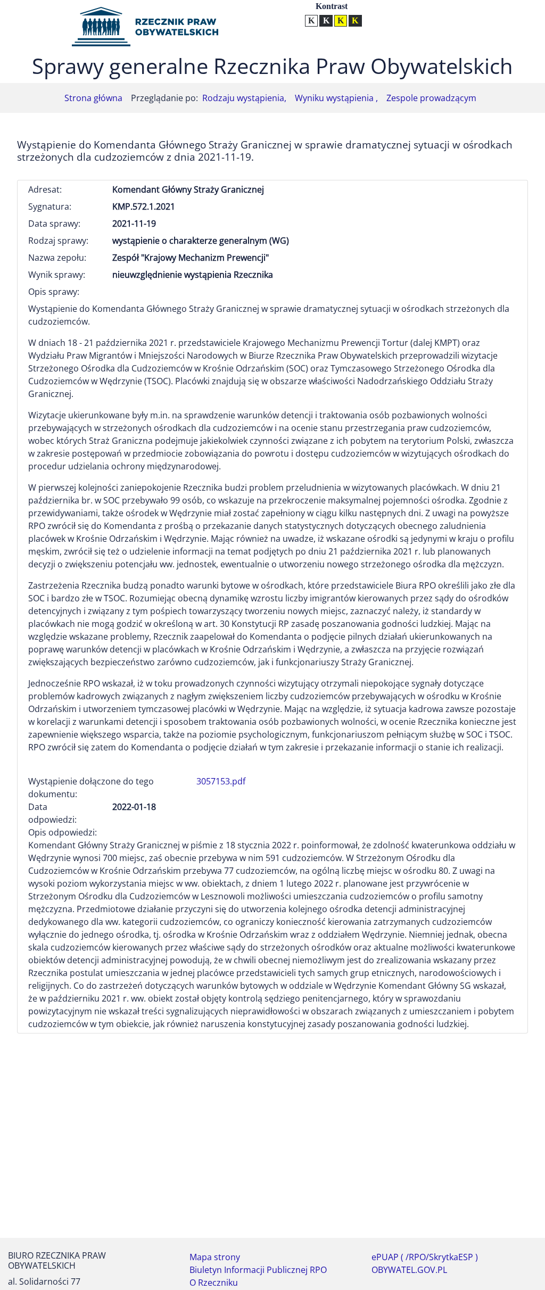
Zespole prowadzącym (431, 98)
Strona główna (93, 98)
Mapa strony (214, 1257)
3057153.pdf (220, 781)
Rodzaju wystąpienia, (244, 98)
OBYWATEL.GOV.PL (409, 1270)
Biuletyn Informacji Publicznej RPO (258, 1270)
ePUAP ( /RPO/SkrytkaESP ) (424, 1257)
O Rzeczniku (213, 1282)
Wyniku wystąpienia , (336, 98)
